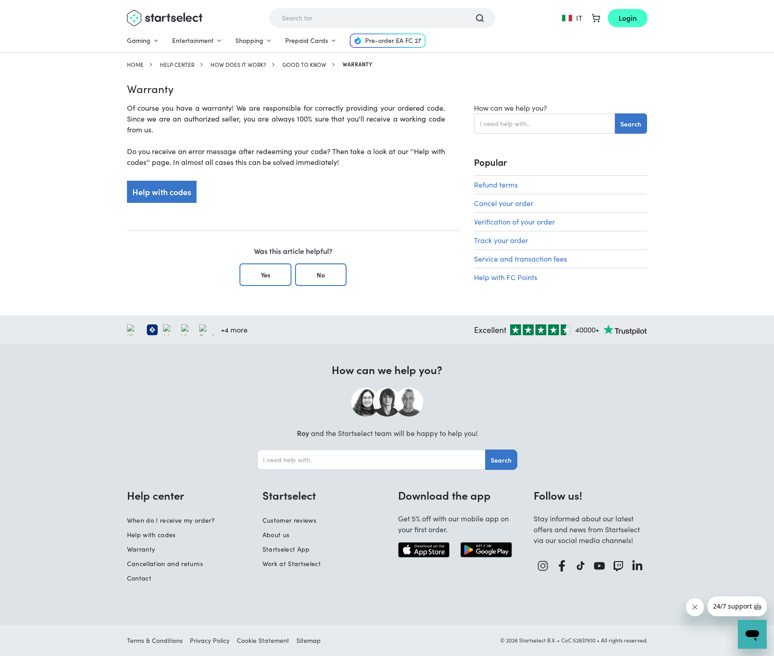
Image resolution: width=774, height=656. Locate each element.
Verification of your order (514, 221)
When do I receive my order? (171, 520)
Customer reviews (290, 520)
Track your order (501, 240)
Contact (139, 578)
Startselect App (286, 549)
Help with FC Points (505, 277)
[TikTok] (581, 566)
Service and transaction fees (520, 258)
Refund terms (496, 184)
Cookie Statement (263, 640)
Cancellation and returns (165, 563)
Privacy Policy (210, 640)
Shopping (249, 40)
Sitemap (308, 640)
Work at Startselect (292, 563)
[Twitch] (618, 566)
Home (135, 64)
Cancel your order (503, 203)
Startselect (289, 495)
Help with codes (162, 191)
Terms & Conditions (155, 640)
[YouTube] (599, 566)
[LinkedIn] (637, 566)
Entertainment (193, 40)
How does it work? (238, 64)
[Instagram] (543, 566)
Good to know (304, 64)
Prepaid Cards (306, 40)
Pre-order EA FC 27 (393, 40)
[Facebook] (562, 566)
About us (276, 534)
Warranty (141, 549)
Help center (177, 64)
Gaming (138, 40)
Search (630, 123)
